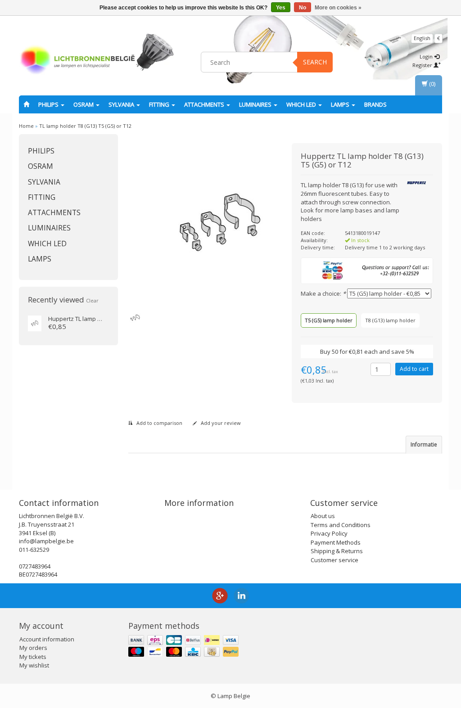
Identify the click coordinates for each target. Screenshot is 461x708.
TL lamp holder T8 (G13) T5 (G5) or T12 (85, 125)
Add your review (220, 422)
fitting (160, 104)
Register (423, 65)
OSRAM (84, 104)
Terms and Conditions (341, 525)
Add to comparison (158, 422)
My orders (33, 648)
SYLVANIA (122, 104)
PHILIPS (49, 104)
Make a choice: (323, 293)
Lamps (341, 104)
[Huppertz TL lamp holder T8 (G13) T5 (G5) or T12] (34, 323)
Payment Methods (336, 542)
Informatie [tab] (424, 444)
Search (315, 62)
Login (427, 56)
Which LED (301, 104)
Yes (280, 8)
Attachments (205, 104)
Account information (46, 639)
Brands (375, 104)
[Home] (26, 104)
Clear (92, 300)
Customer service (334, 560)
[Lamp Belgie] (77, 60)
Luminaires (256, 104)
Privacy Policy (329, 533)
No (302, 8)
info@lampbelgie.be (46, 541)
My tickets (32, 657)
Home (26, 125)
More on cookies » (338, 8)
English (422, 38)
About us (323, 516)
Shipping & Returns (337, 551)
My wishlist (34, 665)
